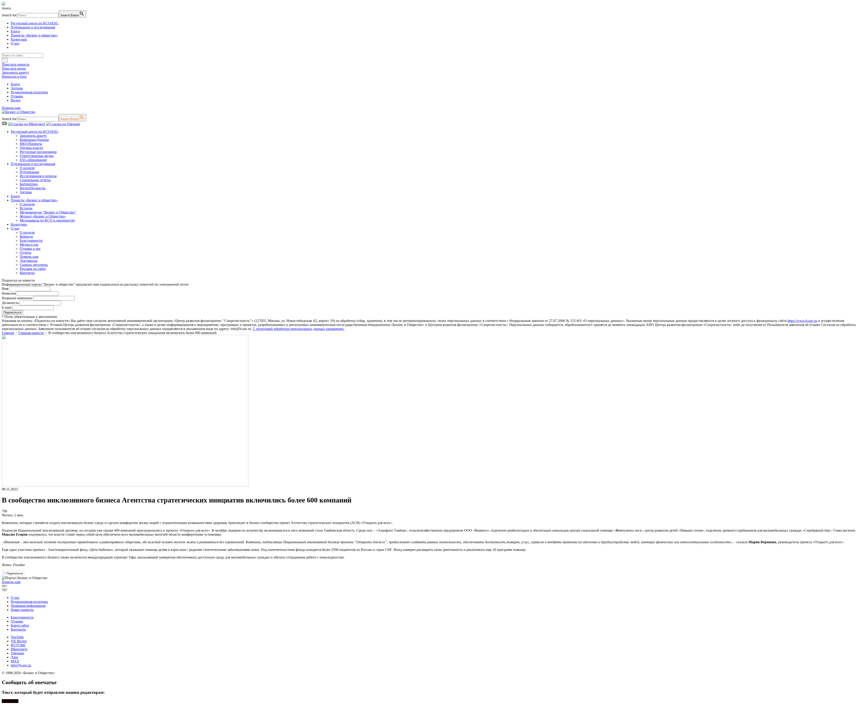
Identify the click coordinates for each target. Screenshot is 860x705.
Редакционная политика (29, 92)
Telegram (17, 653)
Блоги (15, 31)
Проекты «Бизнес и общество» (34, 35)
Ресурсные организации (38, 152)
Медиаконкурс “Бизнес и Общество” (48, 212)
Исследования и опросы (38, 176)
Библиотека (29, 184)
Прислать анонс (14, 68)
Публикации (29, 172)
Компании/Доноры (34, 140)
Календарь (19, 39)
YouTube (17, 637)
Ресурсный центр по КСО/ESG (34, 23)
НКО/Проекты (31, 144)
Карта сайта (20, 625)
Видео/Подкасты (32, 188)
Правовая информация (28, 606)
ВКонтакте (19, 649)
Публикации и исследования (33, 27)
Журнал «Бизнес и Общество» (43, 216)
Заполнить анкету (15, 72)
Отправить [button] (10, 701)
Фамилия (9, 293)
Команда (26, 236)
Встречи (26, 208)
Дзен (14, 657)
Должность (10, 303)
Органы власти (31, 148)
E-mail (6, 307)
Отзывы (17, 96)
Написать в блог (14, 76)
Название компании (17, 298)
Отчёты (25, 252)
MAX (15, 661)
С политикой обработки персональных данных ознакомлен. (298, 329)
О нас (15, 43)
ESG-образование (33, 160)
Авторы (17, 88)
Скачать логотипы (34, 265)
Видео (15, 100)
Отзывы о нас (30, 248)
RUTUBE (18, 645)
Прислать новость (15, 64)
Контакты (27, 273)
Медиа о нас (29, 244)
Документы (28, 261)
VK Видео (19, 641)
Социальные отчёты (35, 180)
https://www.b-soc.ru (802, 321)
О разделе (27, 168)
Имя (5, 289)
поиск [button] (6, 8)
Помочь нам (11, 108)
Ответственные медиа (37, 156)
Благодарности (31, 240)
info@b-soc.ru (21, 665)
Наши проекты (22, 610)
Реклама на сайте (33, 269)
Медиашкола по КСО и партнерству (47, 220)
